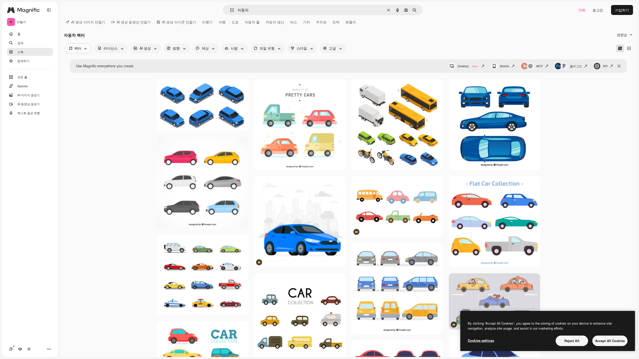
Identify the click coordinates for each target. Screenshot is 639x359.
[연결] (11, 349)
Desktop (468, 66)
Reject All (571, 340)
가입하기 (622, 9)
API (605, 66)
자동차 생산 (275, 21)
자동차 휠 (252, 21)
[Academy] (20, 349)
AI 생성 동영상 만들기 (134, 21)
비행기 (207, 21)
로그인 (598, 9)
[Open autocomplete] (230, 10)
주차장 (321, 21)
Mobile (504, 66)
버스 (293, 21)
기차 (306, 21)
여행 (222, 21)
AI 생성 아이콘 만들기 (179, 21)
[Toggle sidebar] (49, 10)
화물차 (350, 21)
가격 (581, 9)
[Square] (629, 48)
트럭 (335, 21)
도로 (235, 21)
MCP (539, 66)
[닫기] (619, 66)
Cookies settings (481, 340)
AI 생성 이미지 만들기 (88, 21)
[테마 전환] (29, 349)
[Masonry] (620, 48)
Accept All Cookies (610, 340)
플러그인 (576, 66)
